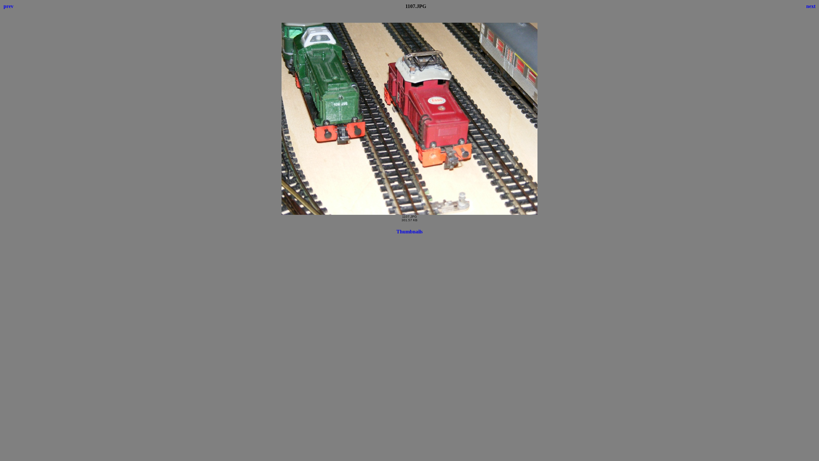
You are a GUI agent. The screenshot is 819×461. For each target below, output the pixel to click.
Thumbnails (409, 231)
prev (8, 6)
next (810, 6)
